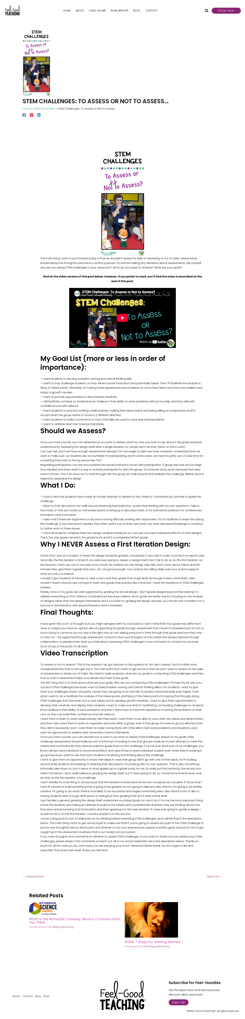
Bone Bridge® (119, 10)
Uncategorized (38, 927)
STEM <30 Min (97, 10)
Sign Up (178, 1002)
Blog (136, 10)
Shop (46, 996)
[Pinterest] (31, 115)
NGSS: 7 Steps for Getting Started (152, 942)
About (80, 10)
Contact (151, 10)
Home (67, 10)
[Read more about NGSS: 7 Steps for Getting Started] (151, 920)
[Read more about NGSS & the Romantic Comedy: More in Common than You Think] (43, 908)
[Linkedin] (38, 115)
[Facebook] (24, 115)
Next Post (214, 876)
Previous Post (33, 876)
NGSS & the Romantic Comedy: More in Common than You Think (74, 921)
